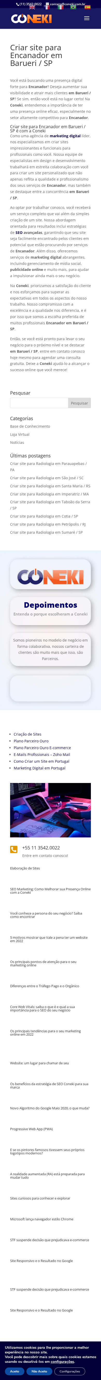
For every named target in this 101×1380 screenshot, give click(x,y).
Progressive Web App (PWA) (31, 1129)
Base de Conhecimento (30, 426)
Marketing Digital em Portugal (40, 768)
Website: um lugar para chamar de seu (39, 1063)
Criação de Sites (27, 734)
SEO (19, 232)
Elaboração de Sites (25, 868)
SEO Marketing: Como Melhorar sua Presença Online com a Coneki (50, 891)
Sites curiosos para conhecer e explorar (40, 1198)
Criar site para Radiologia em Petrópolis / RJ (48, 524)
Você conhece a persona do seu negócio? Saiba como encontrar (46, 915)
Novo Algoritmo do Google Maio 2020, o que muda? (50, 1108)
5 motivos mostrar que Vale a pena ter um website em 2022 (49, 939)
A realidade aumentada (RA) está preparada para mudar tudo (47, 1176)
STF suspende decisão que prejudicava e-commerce (49, 1240)
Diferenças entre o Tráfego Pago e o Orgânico (44, 986)
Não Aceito (39, 1371)
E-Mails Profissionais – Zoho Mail (42, 754)
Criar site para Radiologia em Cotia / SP (44, 516)
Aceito (14, 1371)
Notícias (17, 442)
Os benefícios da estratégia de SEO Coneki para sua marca (49, 1085)
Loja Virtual (20, 434)
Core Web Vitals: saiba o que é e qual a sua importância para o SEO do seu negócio (42, 1008)
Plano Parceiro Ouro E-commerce (42, 747)
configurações (62, 1361)
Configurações (70, 1371)
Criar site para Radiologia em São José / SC (47, 477)
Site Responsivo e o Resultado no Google (41, 1260)
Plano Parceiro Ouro (31, 740)
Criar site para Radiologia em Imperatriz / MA (49, 494)
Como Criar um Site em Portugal (41, 761)
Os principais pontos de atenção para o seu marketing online (43, 963)
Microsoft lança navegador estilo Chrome (41, 1219)
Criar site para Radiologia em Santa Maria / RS (50, 485)
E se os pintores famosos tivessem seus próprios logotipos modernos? (47, 1151)
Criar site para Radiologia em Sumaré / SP (46, 532)
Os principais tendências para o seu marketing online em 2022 (45, 1033)
